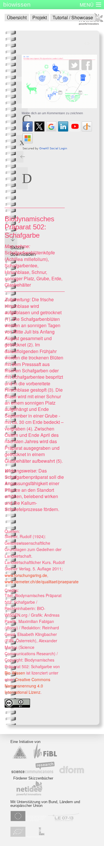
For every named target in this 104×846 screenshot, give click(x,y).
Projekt (39, 17)
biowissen (17, 4)
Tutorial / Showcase (73, 17)
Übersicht (17, 17)
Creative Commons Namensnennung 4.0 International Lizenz (27, 686)
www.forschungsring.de (26, 575)
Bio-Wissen (15, 673)
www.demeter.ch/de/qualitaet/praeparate (42, 581)
